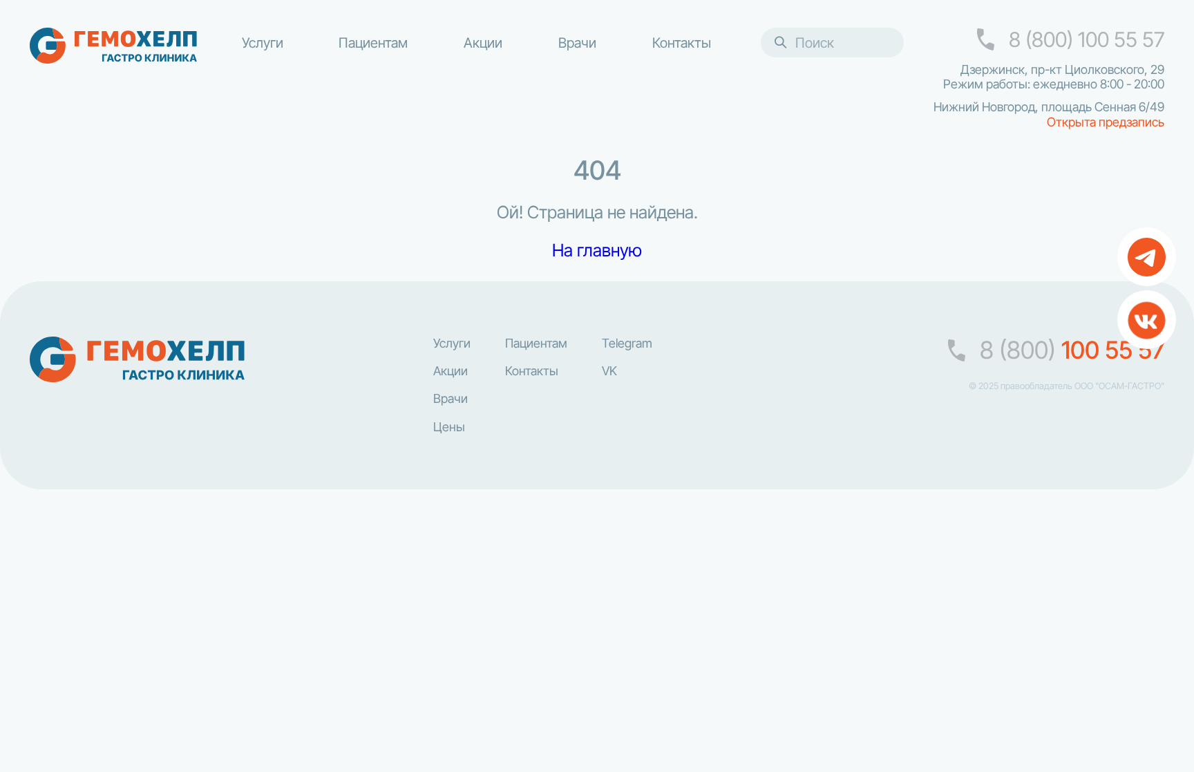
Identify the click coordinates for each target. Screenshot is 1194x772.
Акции (483, 42)
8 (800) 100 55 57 (1086, 40)
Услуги (262, 42)
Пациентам (373, 42)
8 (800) (1072, 351)
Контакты (681, 42)
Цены (449, 427)
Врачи (577, 42)
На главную (597, 250)
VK (609, 371)
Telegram (627, 343)
